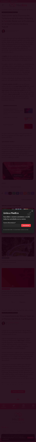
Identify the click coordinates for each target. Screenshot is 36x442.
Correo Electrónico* (9, 223)
